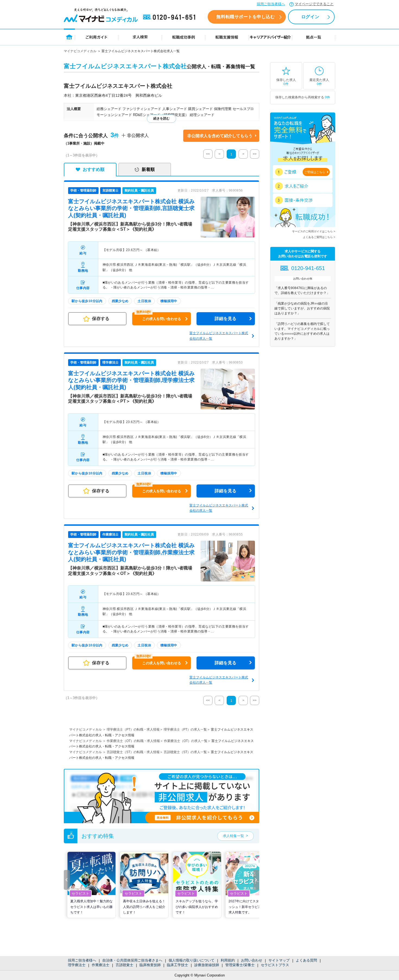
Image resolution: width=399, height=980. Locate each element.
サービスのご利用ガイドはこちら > (313, 231)
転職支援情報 (227, 37)
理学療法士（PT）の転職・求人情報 (133, 729)
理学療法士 (77, 965)
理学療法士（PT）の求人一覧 (185, 729)
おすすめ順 (93, 169)
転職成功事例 (183, 37)
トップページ (69, 37)
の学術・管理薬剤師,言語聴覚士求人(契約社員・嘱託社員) (131, 208)
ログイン (310, 16)
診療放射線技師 (206, 965)
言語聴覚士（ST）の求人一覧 (185, 752)
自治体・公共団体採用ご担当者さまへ (132, 960)
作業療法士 (100, 965)
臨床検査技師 (150, 965)
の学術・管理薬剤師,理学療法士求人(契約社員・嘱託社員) (131, 380)
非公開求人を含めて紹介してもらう (219, 135)
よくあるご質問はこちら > (319, 237)
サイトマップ (279, 960)
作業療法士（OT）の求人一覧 (185, 741)
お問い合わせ (251, 960)
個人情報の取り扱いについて (191, 960)
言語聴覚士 (124, 965)
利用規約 (228, 960)
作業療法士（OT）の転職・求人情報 (133, 741)
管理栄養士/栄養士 (240, 965)
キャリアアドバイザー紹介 (270, 37)
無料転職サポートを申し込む (245, 16)
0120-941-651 (170, 17)
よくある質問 (306, 960)
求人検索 (140, 37)
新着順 (148, 169)
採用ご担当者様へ (271, 4)
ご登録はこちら (314, 172)
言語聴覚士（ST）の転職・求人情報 (133, 752)
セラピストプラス (275, 965)
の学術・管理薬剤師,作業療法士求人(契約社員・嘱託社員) (131, 552)
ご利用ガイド (96, 37)
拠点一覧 (313, 37)
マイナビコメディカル (80, 51)
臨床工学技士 (177, 965)
